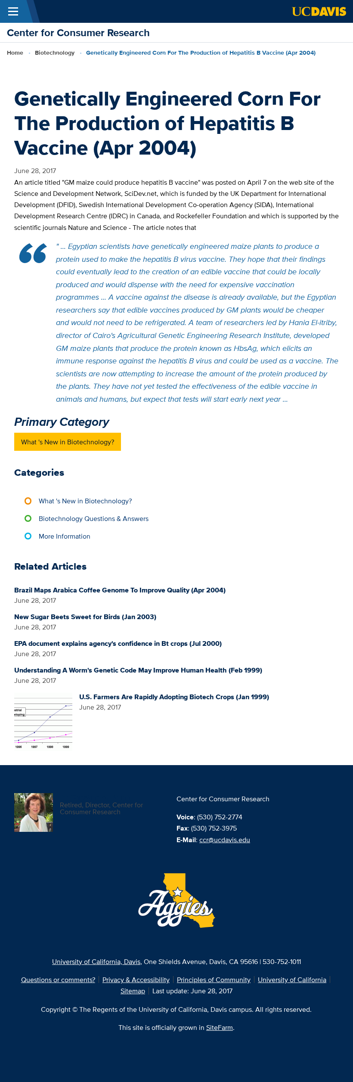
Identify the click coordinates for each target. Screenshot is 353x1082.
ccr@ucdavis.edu (224, 839)
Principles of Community (214, 979)
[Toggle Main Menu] (13, 11)
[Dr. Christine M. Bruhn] (33, 811)
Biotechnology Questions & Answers (94, 518)
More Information (64, 536)
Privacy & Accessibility (136, 979)
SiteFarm (219, 1027)
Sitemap (133, 991)
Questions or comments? (58, 979)
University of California (292, 979)
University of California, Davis (96, 961)
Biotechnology (54, 52)
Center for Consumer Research (78, 32)
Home (15, 52)
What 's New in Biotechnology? (67, 442)
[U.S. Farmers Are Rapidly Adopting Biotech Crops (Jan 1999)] (43, 721)
